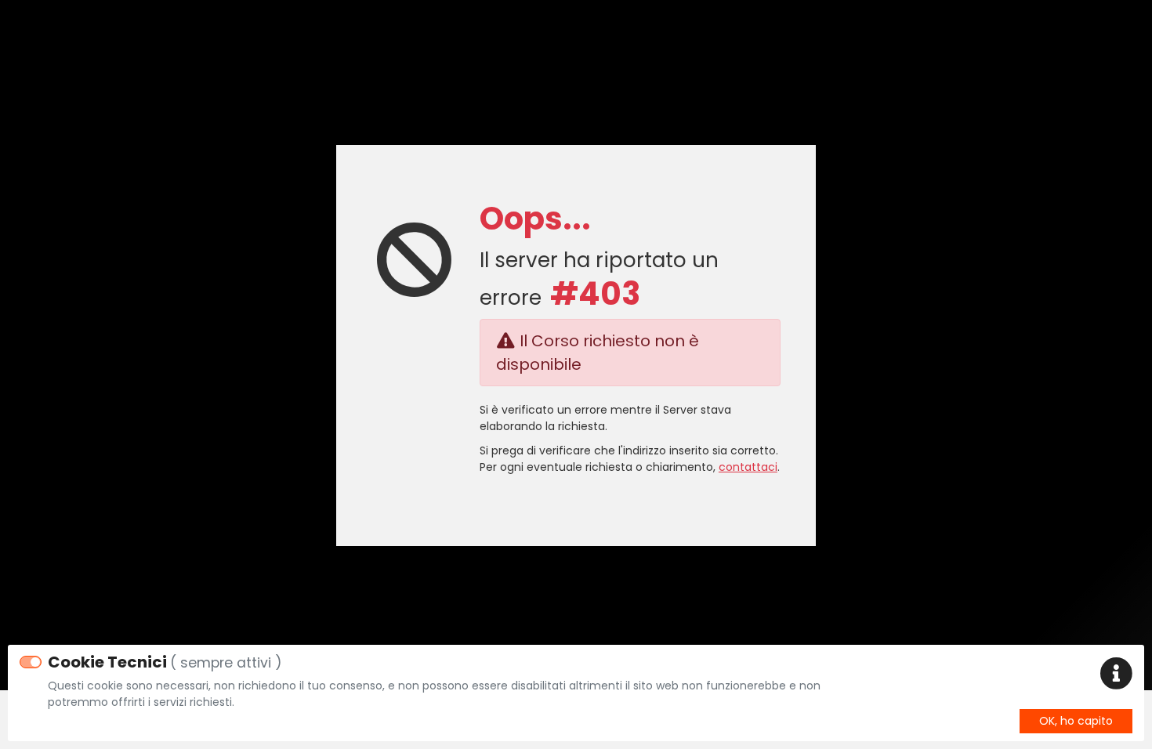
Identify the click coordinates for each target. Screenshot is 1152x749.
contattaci (748, 467)
